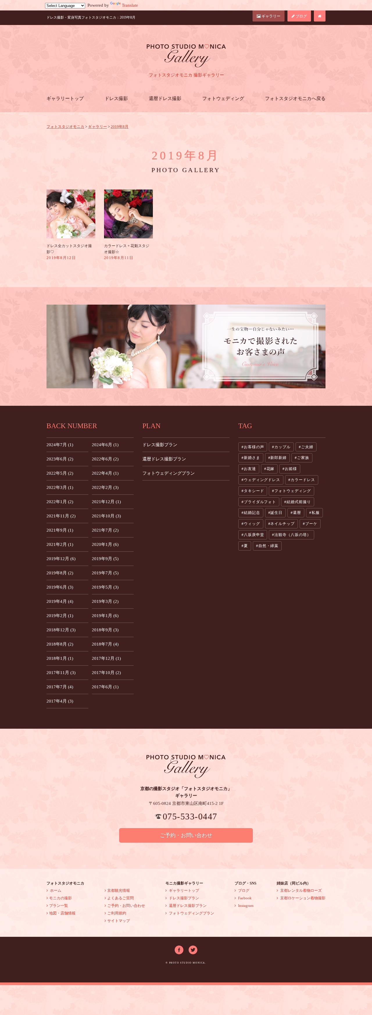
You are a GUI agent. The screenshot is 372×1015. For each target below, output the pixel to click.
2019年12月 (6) (61, 558)
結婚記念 (252, 512)
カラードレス (303, 480)
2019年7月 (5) (105, 573)
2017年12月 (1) (106, 658)
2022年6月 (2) (105, 459)
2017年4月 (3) (59, 701)
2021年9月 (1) (59, 530)
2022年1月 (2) (59, 501)
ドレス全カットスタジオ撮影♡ (69, 252)
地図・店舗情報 (62, 913)
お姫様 (291, 469)
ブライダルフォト (260, 502)
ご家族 (303, 457)
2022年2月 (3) (105, 487)
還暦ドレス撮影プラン (164, 459)
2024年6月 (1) (105, 444)
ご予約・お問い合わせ (186, 835)
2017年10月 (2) (106, 672)
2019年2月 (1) (59, 615)
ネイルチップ (282, 523)
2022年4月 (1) (105, 473)
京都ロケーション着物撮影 (302, 898)
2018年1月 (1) (59, 658)
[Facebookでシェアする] (179, 949)
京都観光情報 (118, 890)
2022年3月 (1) (59, 487)
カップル (282, 447)
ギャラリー (270, 16)
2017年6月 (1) (105, 687)
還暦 (297, 512)
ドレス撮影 (116, 98)
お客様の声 (254, 447)
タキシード (254, 491)
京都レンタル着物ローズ (300, 890)
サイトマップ (118, 920)
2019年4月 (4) (59, 601)
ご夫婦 (307, 447)
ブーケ (311, 523)
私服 (316, 512)
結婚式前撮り (299, 502)
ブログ (301, 16)
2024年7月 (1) (59, 444)
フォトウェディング (223, 98)
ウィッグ (252, 523)
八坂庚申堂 (254, 534)
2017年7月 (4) (59, 687)
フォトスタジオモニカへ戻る (295, 98)
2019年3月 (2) (105, 601)
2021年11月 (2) (61, 516)
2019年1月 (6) (105, 615)
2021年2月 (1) (59, 544)
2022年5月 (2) (59, 473)
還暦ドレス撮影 (165, 98)
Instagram (245, 905)
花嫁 (271, 469)
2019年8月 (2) (59, 573)
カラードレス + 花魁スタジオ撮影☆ (126, 252)
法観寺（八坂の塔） (292, 534)
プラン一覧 (58, 905)
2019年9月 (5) (105, 558)
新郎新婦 (278, 457)
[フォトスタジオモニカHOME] (320, 16)
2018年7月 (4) (105, 644)
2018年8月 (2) (59, 644)
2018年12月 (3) (61, 630)
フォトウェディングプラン (168, 473)
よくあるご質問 (120, 898)
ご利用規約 (116, 913)
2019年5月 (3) (105, 587)
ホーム (55, 890)
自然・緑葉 (268, 546)
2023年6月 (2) (59, 459)
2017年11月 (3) (61, 672)
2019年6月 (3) (59, 587)
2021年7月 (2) (105, 530)
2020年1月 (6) (105, 544)
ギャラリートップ (65, 98)
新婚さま (252, 457)
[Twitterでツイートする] (193, 949)
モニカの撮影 (60, 898)
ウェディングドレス (262, 480)
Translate (130, 5)
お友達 (250, 469)
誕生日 (276, 512)
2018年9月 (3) (105, 630)
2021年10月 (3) (106, 516)
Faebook (244, 898)
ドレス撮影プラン (159, 444)
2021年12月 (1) (106, 501)
